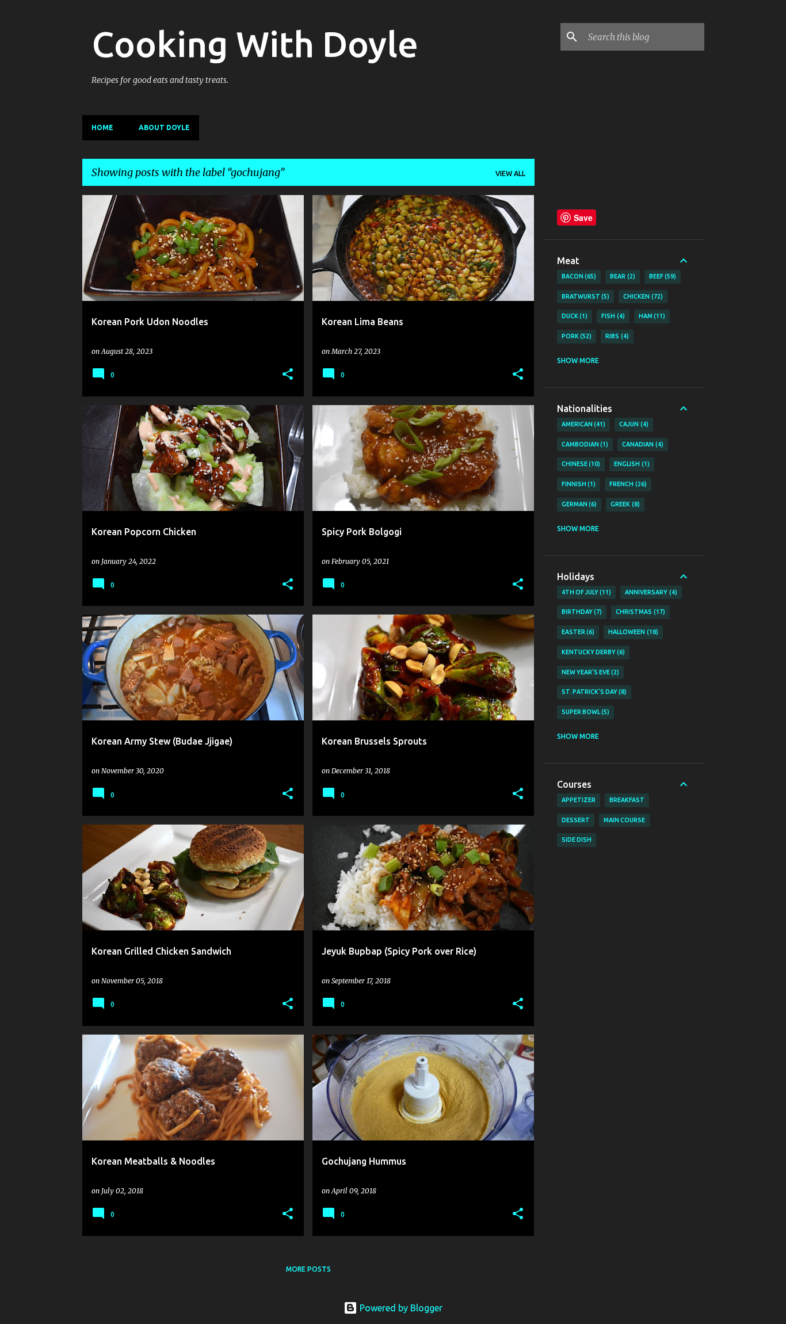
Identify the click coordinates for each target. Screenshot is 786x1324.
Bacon (578, 276)
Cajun (632, 424)
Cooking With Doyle (254, 44)
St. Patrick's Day (593, 691)
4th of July (585, 592)
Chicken (642, 296)
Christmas (639, 611)
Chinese (580, 463)
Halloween (632, 631)
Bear (621, 276)
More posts (308, 1269)
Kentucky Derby (592, 651)
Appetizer (579, 799)
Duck (574, 315)
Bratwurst (585, 296)
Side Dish (577, 839)
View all (510, 173)
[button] (288, 375)
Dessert (576, 819)
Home (102, 127)
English (630, 463)
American (583, 424)
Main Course (624, 819)
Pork (576, 336)
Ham (651, 315)
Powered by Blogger (399, 1308)
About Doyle (164, 127)
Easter (577, 631)
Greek (624, 504)
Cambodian (584, 444)
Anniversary (650, 592)
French (626, 483)
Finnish (578, 483)
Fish (612, 315)
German (578, 504)
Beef (661, 276)
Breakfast (626, 799)
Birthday (581, 611)
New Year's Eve (589, 672)
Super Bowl (585, 711)
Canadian (641, 444)
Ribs (616, 336)
